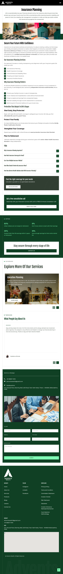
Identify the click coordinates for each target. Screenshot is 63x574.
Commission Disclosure (48, 493)
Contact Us (7, 507)
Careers (6, 503)
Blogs (5, 500)
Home (5, 486)
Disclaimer (44, 503)
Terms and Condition (47, 490)
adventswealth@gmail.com (12, 520)
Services (6, 493)
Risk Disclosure (45, 500)
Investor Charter (45, 497)
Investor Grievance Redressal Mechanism (47, 507)
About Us (6, 490)
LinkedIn (25, 490)
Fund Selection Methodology (45, 513)
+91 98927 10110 (8, 522)
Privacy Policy (45, 486)
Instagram (25, 486)
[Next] (57, 307)
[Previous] (54, 307)
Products (6, 497)
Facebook (25, 493)
